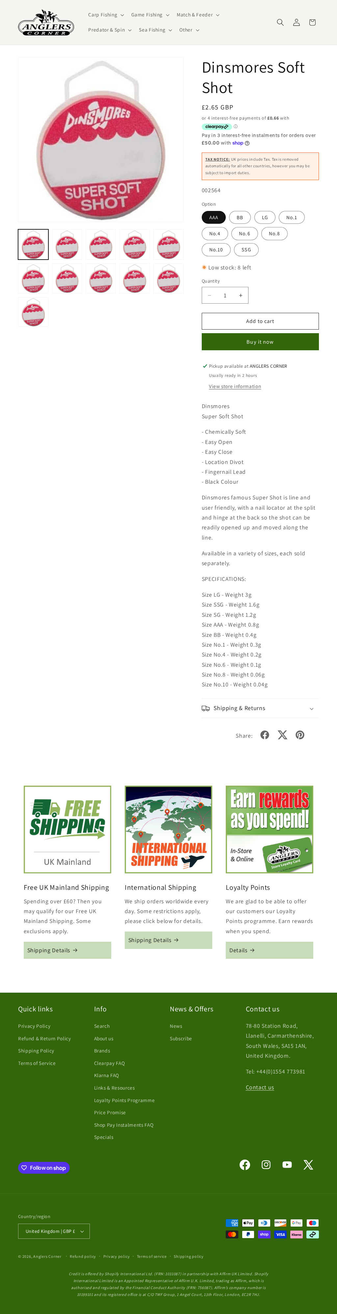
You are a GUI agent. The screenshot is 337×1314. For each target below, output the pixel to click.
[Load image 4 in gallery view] (134, 244)
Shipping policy (189, 1256)
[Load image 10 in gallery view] (168, 278)
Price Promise (110, 1112)
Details (238, 950)
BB (240, 217)
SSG (246, 249)
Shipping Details (48, 950)
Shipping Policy (36, 1050)
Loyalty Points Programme (124, 1100)
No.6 (244, 233)
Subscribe (181, 1038)
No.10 (216, 249)
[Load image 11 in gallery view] (33, 312)
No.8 (274, 233)
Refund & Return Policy (44, 1038)
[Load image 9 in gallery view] (134, 278)
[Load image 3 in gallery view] (101, 244)
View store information (235, 386)
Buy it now (260, 341)
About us (104, 1038)
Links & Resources (114, 1087)
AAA (213, 217)
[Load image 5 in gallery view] (168, 244)
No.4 (214, 233)
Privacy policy (116, 1256)
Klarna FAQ (106, 1075)
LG (265, 217)
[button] (105, 14)
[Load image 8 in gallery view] (101, 278)
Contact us (260, 1087)
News (176, 1026)
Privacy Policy (34, 1026)
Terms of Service (37, 1063)
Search (102, 1026)
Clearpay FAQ (109, 1063)
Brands (102, 1050)
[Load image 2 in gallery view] (67, 244)
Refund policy (83, 1256)
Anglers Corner (47, 1256)
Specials (104, 1137)
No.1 (291, 217)
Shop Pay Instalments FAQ (124, 1124)
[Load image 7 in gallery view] (67, 278)
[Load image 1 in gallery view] (33, 244)
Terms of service (152, 1256)
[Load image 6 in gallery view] (33, 278)
